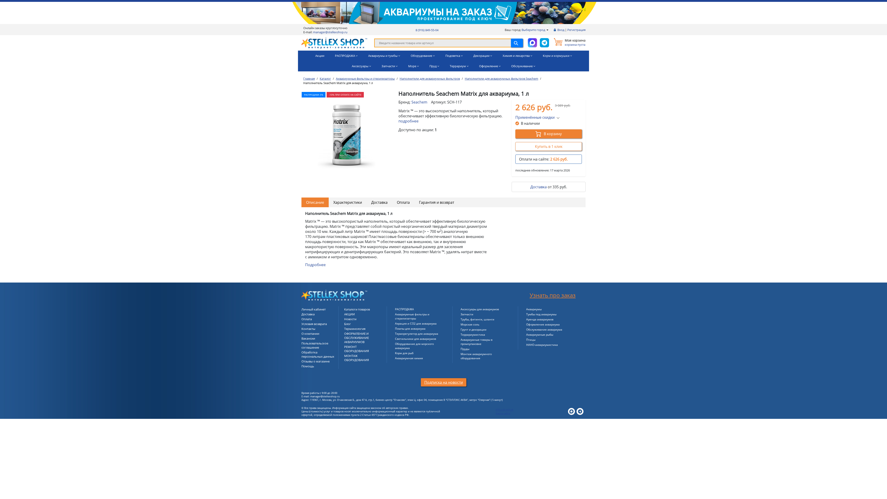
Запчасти (467, 314)
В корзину (552, 133)
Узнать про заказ (553, 295)
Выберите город (534, 30)
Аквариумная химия (409, 358)
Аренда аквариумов (539, 319)
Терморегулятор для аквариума (416, 334)
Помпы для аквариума (410, 329)
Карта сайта (503, 413)
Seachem (419, 102)
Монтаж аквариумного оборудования (476, 356)
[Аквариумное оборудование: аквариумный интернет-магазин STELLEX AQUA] (334, 42)
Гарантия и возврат (436, 202)
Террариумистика (473, 335)
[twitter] (571, 411)
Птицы (530, 340)
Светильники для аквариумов (415, 339)
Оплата (403, 202)
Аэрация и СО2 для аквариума (416, 324)
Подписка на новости (443, 382)
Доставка (538, 186)
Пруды (465, 349)
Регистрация (576, 30)
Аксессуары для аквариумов (480, 309)
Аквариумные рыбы (539, 335)
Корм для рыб (404, 353)
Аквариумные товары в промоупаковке (476, 342)
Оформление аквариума (543, 324)
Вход (560, 30)
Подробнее (315, 264)
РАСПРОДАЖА (404, 309)
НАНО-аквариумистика (542, 345)
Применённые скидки (535, 117)
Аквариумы (534, 309)
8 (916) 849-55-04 (427, 30)
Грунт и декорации (473, 330)
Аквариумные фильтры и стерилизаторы (412, 316)
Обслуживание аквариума (544, 330)
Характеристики (347, 202)
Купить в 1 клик (548, 146)
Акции (319, 56)
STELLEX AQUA (504, 409)
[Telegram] (580, 411)
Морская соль (470, 324)
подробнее (408, 121)
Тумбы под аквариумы (541, 314)
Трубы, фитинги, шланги (477, 319)
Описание (315, 202)
